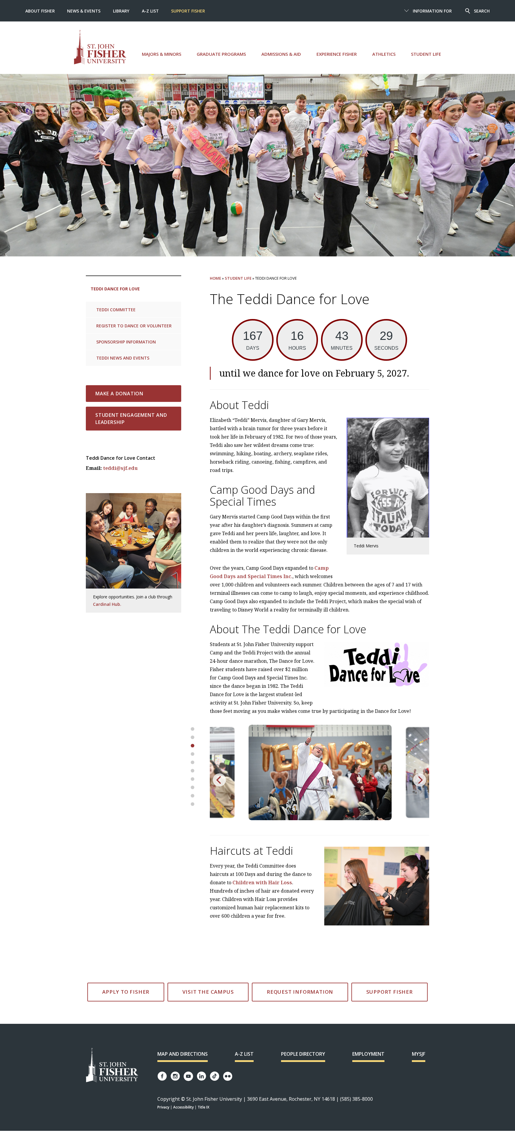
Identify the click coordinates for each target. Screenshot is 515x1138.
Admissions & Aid (281, 54)
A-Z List (150, 11)
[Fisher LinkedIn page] (201, 1076)
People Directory (303, 1054)
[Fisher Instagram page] (175, 1076)
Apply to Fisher (125, 991)
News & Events (83, 11)
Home (215, 278)
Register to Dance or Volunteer (134, 326)
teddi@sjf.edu (120, 468)
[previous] (219, 779)
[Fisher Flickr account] (227, 1076)
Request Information (300, 991)
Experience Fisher (337, 54)
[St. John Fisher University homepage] (100, 46)
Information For (432, 11)
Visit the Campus (208, 991)
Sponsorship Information (126, 342)
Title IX (203, 1107)
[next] (419, 779)
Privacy (163, 1107)
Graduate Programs (221, 54)
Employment (368, 1054)
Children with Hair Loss (262, 882)
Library (121, 11)
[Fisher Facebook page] (162, 1076)
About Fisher (40, 11)
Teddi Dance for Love (115, 289)
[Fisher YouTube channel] (188, 1076)
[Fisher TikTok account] (214, 1076)
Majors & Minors (161, 54)
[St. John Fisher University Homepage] (112, 1065)
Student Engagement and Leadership (131, 418)
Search (482, 11)
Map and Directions (182, 1054)
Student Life (426, 54)
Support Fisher (188, 11)
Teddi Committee (116, 309)
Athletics (383, 54)
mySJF (418, 1054)
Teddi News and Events (122, 358)
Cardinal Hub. (107, 604)
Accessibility (183, 1107)
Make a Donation (119, 393)
